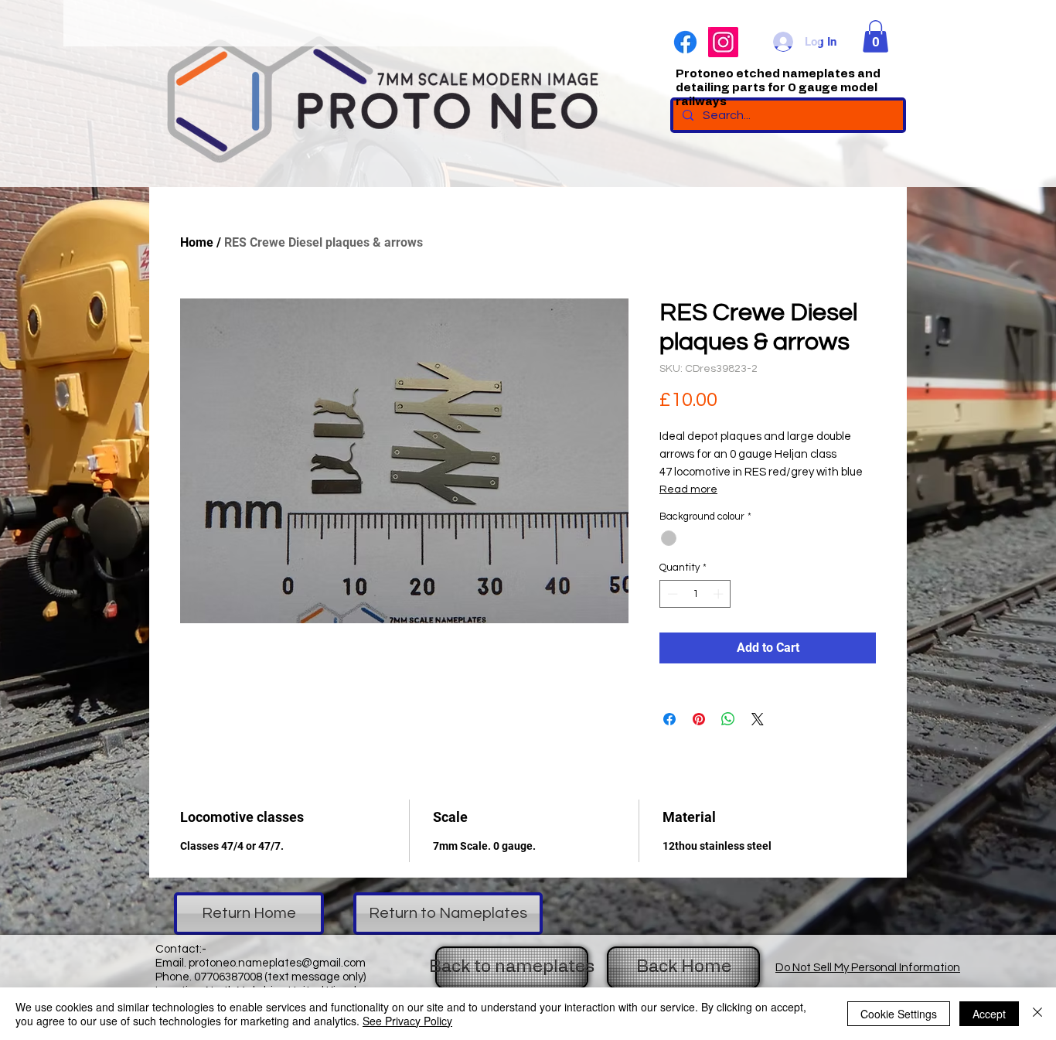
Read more (688, 489)
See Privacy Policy (407, 1020)
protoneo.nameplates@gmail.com (277, 963)
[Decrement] (671, 594)
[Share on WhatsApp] (728, 719)
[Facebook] (685, 42)
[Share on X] (757, 719)
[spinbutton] (695, 594)
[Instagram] (723, 42)
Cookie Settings (898, 1013)
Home (196, 242)
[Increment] (719, 594)
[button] (875, 36)
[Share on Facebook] (669, 719)
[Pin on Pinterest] (699, 719)
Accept (989, 1013)
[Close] (1037, 1014)
